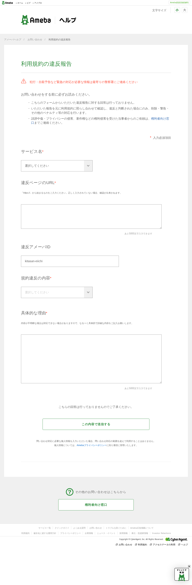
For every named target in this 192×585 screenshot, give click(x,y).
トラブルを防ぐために (116, 527)
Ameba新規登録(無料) (179, 2)
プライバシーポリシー (70, 533)
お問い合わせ (35, 39)
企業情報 (89, 533)
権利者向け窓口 (96, 504)
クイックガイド (62, 527)
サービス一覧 (44, 527)
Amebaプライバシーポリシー (91, 445)
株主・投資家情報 (140, 533)
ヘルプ (184, 544)
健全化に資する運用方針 (45, 533)
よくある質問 (79, 527)
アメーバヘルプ (12, 39)
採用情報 (123, 533)
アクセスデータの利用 (164, 544)
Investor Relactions (161, 533)
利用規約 (25, 533)
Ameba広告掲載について (142, 527)
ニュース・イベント (106, 533)
